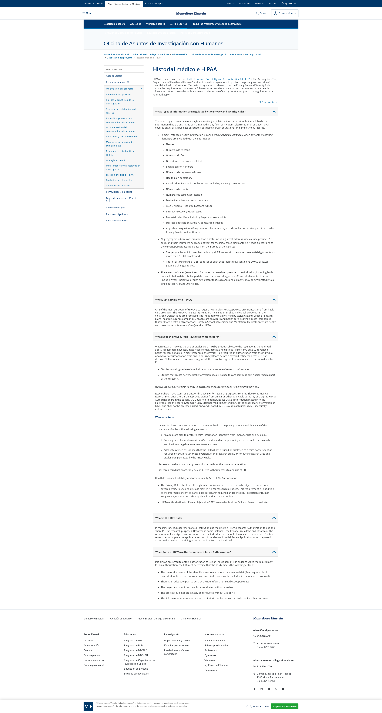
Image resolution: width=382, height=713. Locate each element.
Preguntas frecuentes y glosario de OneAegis (217, 24)
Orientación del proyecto (120, 57)
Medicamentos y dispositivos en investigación (123, 167)
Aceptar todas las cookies (285, 706)
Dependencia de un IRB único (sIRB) (122, 199)
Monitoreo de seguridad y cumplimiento (120, 144)
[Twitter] (276, 689)
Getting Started (178, 24)
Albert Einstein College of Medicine (151, 54)
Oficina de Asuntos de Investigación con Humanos (216, 54)
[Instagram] (261, 689)
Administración (180, 54)
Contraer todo (269, 102)
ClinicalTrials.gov (115, 207)
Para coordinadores (117, 220)
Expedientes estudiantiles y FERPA (121, 153)
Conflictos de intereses (118, 185)
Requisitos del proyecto (118, 94)
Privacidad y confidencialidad (122, 136)
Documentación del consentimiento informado (120, 129)
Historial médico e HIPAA (119, 174)
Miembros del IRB (155, 24)
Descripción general (114, 24)
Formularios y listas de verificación (123, 32)
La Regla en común (116, 160)
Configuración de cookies (258, 706)
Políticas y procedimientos (195, 32)
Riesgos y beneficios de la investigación (120, 101)
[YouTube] (283, 689)
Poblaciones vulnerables (119, 180)
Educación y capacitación (161, 32)
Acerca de (135, 24)
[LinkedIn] (269, 689)
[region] (191, 706)
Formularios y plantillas (119, 191)
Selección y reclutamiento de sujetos (121, 111)
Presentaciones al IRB (118, 82)
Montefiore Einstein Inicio (117, 54)
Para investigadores (117, 214)
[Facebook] (254, 689)
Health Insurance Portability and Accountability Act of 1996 (219, 79)
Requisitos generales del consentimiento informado (120, 120)
